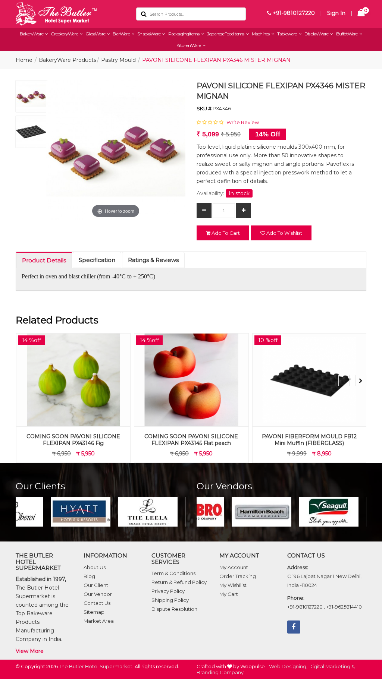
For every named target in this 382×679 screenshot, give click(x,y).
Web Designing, (288, 666)
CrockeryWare (65, 34)
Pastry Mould (118, 60)
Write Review (242, 122)
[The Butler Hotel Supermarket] (70, 14)
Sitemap (94, 612)
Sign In (336, 13)
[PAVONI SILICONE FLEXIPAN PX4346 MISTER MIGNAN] (31, 98)
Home (24, 60)
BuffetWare (347, 34)
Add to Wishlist (283, 233)
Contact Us (97, 603)
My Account (233, 567)
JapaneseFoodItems (226, 34)
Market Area (99, 621)
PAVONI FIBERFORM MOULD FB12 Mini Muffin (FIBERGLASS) (309, 439)
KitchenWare (188, 45)
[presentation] (344, 380)
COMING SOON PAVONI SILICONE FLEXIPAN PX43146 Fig (73, 439)
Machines (261, 34)
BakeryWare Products (67, 60)
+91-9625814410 (344, 607)
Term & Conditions (173, 573)
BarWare (122, 34)
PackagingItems (184, 34)
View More (30, 651)
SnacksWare (149, 34)
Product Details (44, 260)
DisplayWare (316, 34)
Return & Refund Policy (179, 582)
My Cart (228, 594)
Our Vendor (98, 594)
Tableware (287, 34)
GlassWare (95, 34)
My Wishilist (233, 585)
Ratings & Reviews (153, 259)
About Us (95, 567)
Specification (97, 259)
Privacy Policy (168, 591)
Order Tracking (237, 576)
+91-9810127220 (293, 13)
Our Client (96, 585)
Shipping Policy (170, 600)
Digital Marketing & (332, 666)
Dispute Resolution (174, 609)
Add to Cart (225, 233)
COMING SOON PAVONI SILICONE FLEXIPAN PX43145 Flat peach (191, 439)
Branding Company (220, 672)
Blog (89, 576)
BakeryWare (32, 34)
